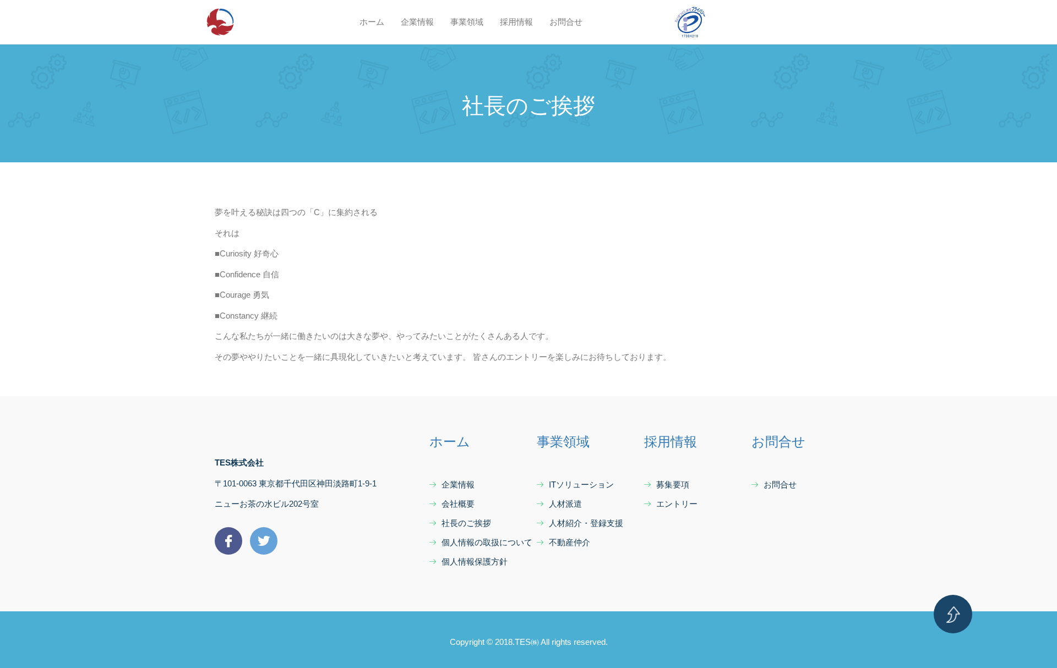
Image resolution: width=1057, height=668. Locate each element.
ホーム (371, 21)
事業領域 (466, 21)
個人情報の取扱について (487, 542)
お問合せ (565, 21)
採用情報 (516, 21)
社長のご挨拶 (466, 523)
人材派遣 (565, 503)
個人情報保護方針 (475, 561)
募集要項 (672, 484)
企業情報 (417, 21)
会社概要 (458, 503)
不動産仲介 (569, 542)
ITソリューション (581, 484)
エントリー (677, 503)
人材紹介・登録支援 (586, 523)
